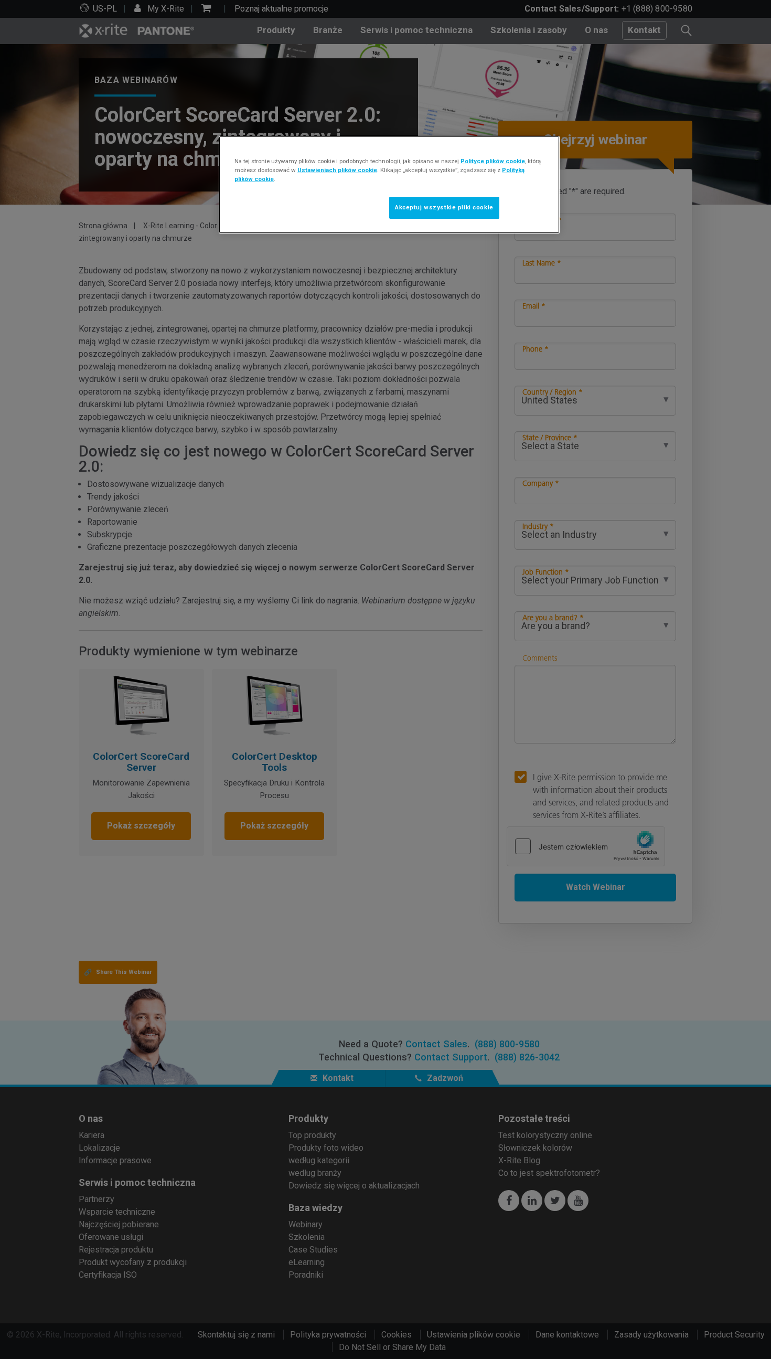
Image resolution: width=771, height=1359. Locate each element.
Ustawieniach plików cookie (337, 170)
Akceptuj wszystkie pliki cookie (444, 207)
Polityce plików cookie (493, 161)
